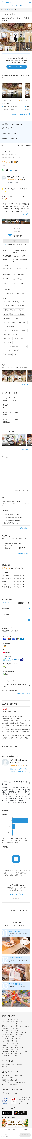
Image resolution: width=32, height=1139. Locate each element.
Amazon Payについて (8, 681)
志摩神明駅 (13, 520)
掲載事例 (4, 1067)
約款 (21, 1075)
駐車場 (4, 1045)
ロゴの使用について (21, 1082)
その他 (15, 1056)
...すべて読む (26, 214)
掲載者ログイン (21, 1064)
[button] (16, 128)
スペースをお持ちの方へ (9, 1064)
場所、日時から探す (17, 5)
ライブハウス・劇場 (21, 1051)
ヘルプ (15, 1093)
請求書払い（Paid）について (10, 690)
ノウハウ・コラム (7, 1075)
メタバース (23, 1047)
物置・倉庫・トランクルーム (10, 1047)
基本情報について (23, 603)
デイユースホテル (21, 1032)
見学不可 (5, 165)
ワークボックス (24, 1026)
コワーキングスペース (8, 1032)
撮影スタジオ (5, 1026)
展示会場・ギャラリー (18, 1038)
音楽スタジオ (5, 1028)
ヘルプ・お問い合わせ (23, 145)
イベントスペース (7, 1034)
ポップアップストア (12, 1045)
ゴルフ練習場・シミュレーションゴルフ (13, 1043)
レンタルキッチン (7, 1030)
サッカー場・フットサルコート (11, 1049)
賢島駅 (12, 523)
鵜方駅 (10, 10)
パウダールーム (6, 1038)
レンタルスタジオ (7, 1021)
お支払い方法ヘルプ (22, 693)
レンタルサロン (17, 1024)
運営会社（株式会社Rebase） (10, 1084)
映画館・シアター (16, 1036)
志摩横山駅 (13, 517)
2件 (17, 162)
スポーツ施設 (5, 1041)
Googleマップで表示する (21, 490)
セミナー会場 (14, 1026)
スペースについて (9, 603)
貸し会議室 (16, 1019)
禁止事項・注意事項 (7, 145)
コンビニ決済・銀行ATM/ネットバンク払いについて (14, 685)
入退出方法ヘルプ (23, 553)
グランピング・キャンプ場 (9, 1053)
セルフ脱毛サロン (7, 1056)
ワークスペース (21, 293)
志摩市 (5, 10)
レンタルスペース (9, 293)
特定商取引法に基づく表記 (9, 1080)
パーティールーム (7, 1024)
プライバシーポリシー (8, 1078)
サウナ (20, 1053)
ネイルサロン (5, 1036)
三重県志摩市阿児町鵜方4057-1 (12, 157)
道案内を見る (23, 528)
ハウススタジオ (15, 1028)
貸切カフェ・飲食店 (19, 1034)
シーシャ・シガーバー (8, 1051)
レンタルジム (17, 1030)
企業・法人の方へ (7, 1093)
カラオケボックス (16, 1041)
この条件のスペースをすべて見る (19, 114)
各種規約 (15, 1075)
